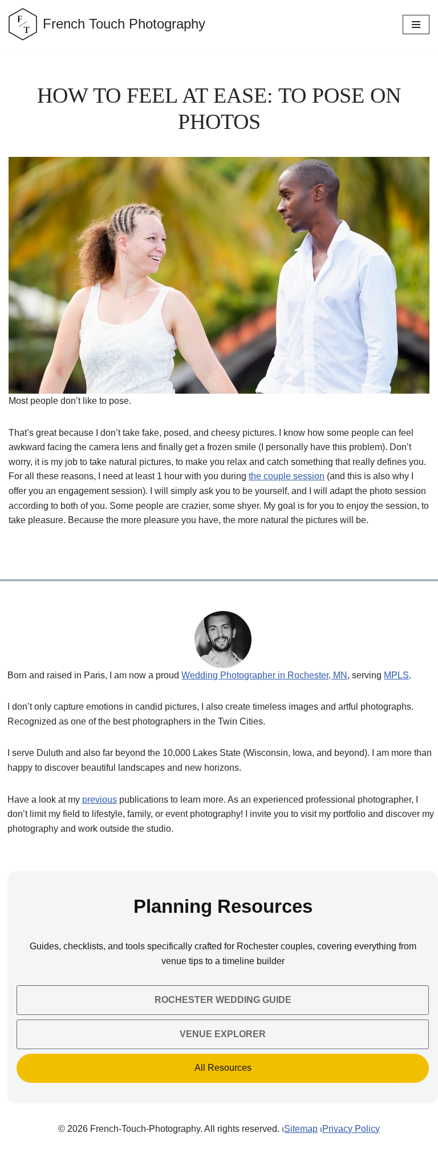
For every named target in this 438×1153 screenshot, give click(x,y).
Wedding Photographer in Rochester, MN (264, 675)
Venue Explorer (223, 1034)
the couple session (287, 476)
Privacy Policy (351, 1129)
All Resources (223, 1068)
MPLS (396, 675)
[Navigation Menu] (416, 24)
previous (99, 799)
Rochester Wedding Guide (223, 1000)
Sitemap (301, 1129)
